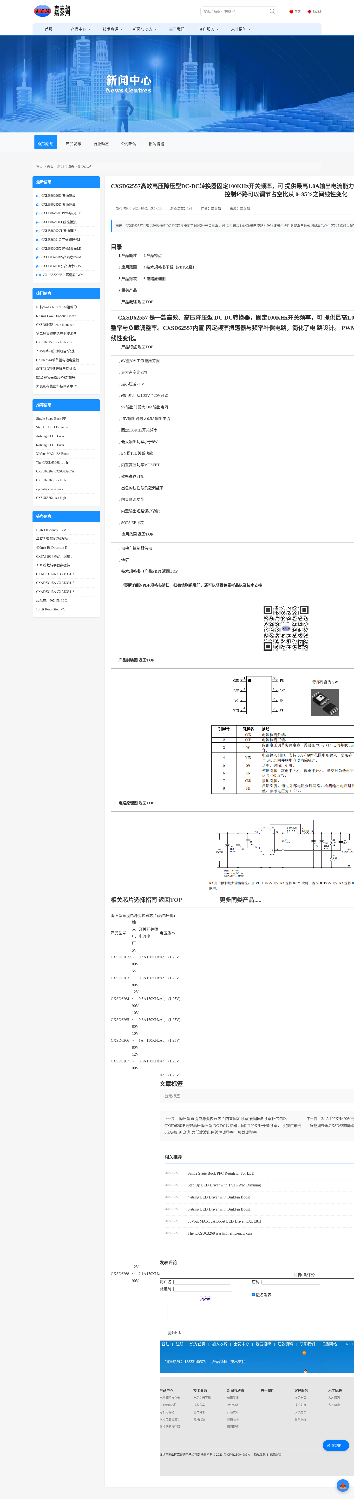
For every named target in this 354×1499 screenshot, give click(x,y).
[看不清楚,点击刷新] (205, 1298)
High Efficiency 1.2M (51, 530)
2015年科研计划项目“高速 (55, 351)
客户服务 (207, 29)
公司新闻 (129, 144)
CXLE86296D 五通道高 (58, 195)
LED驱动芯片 (168, 1405)
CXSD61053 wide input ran (55, 325)
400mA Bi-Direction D (51, 548)
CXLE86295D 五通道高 (58, 204)
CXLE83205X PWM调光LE (61, 248)
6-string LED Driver (50, 445)
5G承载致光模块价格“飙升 (55, 378)
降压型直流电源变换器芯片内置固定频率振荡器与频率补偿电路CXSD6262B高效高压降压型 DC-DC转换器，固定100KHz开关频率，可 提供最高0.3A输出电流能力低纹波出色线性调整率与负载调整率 (233, 1126)
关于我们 (176, 29)
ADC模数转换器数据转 (53, 565)
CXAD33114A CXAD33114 (55, 574)
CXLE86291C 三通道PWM (60, 240)
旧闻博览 (156, 144)
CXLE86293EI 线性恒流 (59, 222)
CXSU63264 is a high (51, 498)
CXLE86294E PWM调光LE (61, 213)
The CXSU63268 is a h (52, 463)
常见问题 (199, 1419)
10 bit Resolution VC (50, 609)
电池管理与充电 (170, 1398)
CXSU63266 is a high (51, 480)
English (317, 11)
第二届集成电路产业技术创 (56, 333)
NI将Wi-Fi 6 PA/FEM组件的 (56, 307)
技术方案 (199, 1405)
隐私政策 (260, 1454)
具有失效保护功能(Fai (52, 539)
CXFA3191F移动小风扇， (55, 556)
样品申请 (300, 1398)
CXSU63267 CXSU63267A (55, 471)
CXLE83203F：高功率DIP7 (61, 266)
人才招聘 (239, 29)
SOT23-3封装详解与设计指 (56, 369)
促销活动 (45, 144)
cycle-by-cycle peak (49, 489)
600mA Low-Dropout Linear (56, 316)
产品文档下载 (202, 1398)
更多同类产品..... (241, 900)
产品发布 (73, 144)
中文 (298, 11)
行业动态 (101, 144)
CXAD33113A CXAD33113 (55, 592)
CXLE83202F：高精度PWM (63, 275)
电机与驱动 (167, 1412)
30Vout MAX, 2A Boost (52, 454)
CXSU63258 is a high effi (54, 342)
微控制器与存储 (170, 1426)
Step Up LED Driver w (52, 427)
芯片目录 (199, 1412)
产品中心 (79, 29)
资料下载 (300, 1419)
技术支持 (300, 1405)
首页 (48, 29)
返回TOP (170, 900)
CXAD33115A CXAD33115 (55, 583)
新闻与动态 (143, 29)
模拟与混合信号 (170, 1419)
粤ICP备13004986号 (236, 1454)
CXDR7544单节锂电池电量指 (57, 360)
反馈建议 (300, 1412)
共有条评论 (304, 1275)
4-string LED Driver (50, 436)
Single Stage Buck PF (51, 418)
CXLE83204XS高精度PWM (61, 257)
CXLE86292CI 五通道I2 (58, 231)
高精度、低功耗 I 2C (51, 600)
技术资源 (111, 29)
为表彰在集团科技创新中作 (56, 386)
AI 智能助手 (336, 1445)
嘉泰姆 (216, 208)
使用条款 (275, 1454)
